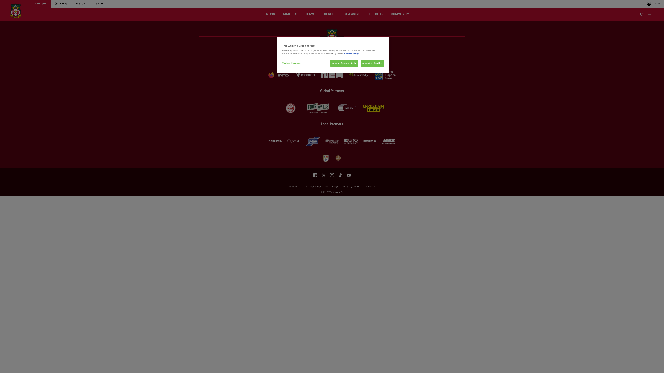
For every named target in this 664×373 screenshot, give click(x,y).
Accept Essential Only (344, 63)
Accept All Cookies (372, 63)
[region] (333, 55)
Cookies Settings (291, 63)
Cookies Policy (351, 53)
